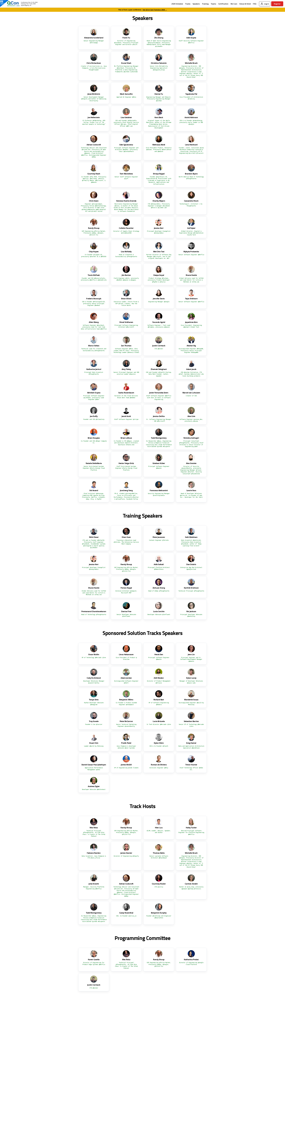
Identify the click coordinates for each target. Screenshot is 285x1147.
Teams (213, 3)
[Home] (12, 3)
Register (277, 3)
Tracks (187, 3)
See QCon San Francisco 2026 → (155, 10)
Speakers (196, 3)
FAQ (254, 3)
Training (205, 3)
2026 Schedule (177, 3)
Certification (223, 3)
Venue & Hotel (245, 3)
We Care (234, 3)
